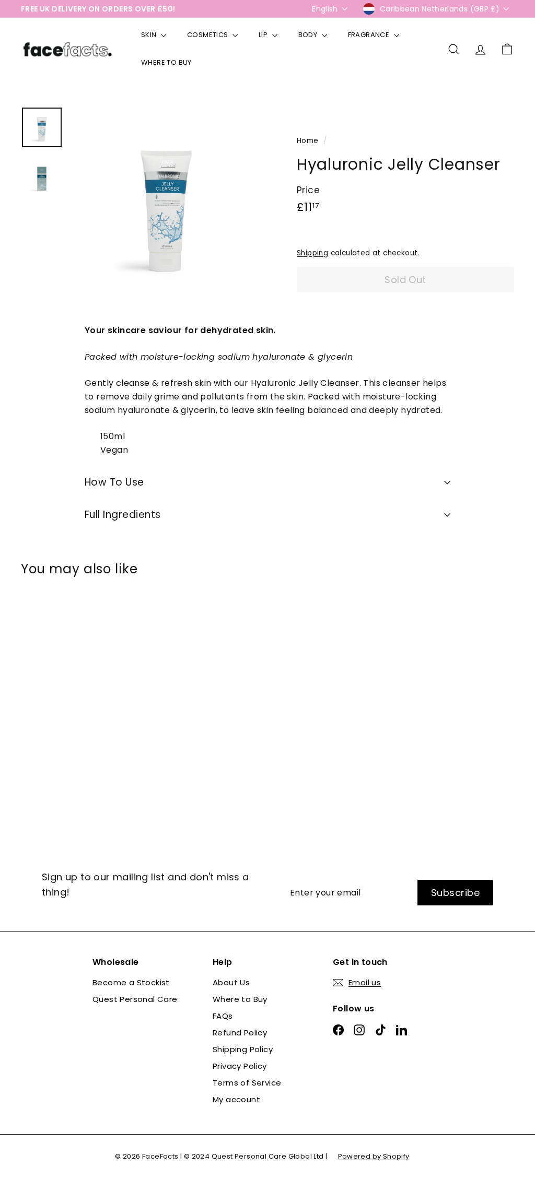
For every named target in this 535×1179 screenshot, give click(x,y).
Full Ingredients (123, 515)
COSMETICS (208, 35)
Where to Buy (240, 999)
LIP (264, 35)
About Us (231, 982)
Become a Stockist (131, 982)
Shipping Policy (243, 1049)
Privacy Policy (240, 1065)
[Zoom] (166, 202)
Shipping (312, 253)
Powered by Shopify (374, 1156)
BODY (308, 35)
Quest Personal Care (135, 999)
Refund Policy (240, 1032)
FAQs (223, 1015)
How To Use (114, 482)
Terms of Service (247, 1082)
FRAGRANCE (369, 35)
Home (309, 141)
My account (236, 1099)
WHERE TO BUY (166, 62)
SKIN (149, 35)
